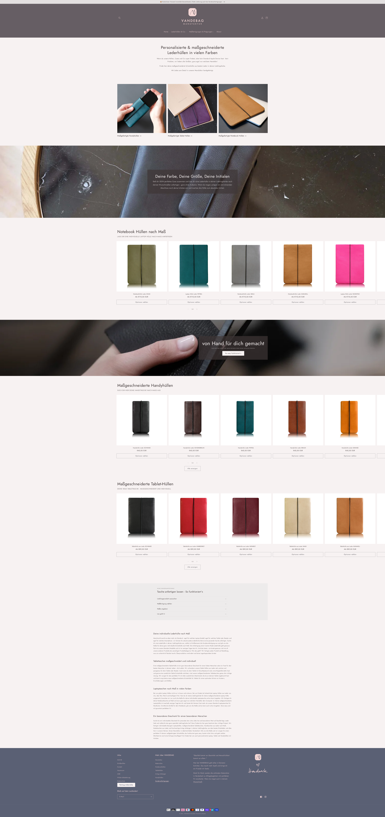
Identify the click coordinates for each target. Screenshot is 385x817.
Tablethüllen (159, 770)
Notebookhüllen (160, 767)
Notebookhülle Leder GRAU (246, 294)
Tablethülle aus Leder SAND (298, 546)
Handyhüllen (159, 778)
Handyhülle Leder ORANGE (350, 448)
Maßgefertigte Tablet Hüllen (179, 136)
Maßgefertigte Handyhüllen (128, 136)
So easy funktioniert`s (233, 353)
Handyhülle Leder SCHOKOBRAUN (193, 448)
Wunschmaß (197, 782)
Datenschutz (121, 781)
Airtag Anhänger (160, 774)
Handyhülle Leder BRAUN (298, 448)
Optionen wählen (141, 302)
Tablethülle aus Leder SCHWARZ (142, 546)
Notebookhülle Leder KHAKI (141, 294)
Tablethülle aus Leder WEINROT (246, 546)
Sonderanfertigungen (162, 781)
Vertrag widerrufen (126, 785)
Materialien (159, 763)
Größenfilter (121, 763)
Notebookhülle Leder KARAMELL (298, 294)
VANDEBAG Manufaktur (190, 813)
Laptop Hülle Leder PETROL (193, 294)
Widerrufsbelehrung (123, 778)
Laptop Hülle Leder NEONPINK (350, 294)
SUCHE (119, 760)
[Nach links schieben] (188, 309)
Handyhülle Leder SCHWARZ (141, 448)
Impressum (120, 770)
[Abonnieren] (151, 796)
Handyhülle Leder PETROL (246, 448)
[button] (119, 18)
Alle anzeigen (192, 468)
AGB (118, 774)
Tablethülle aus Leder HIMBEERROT (193, 546)
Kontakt (119, 767)
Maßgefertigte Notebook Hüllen (231, 136)
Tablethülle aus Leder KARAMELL (350, 546)
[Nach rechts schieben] (197, 309)
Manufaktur (158, 760)
